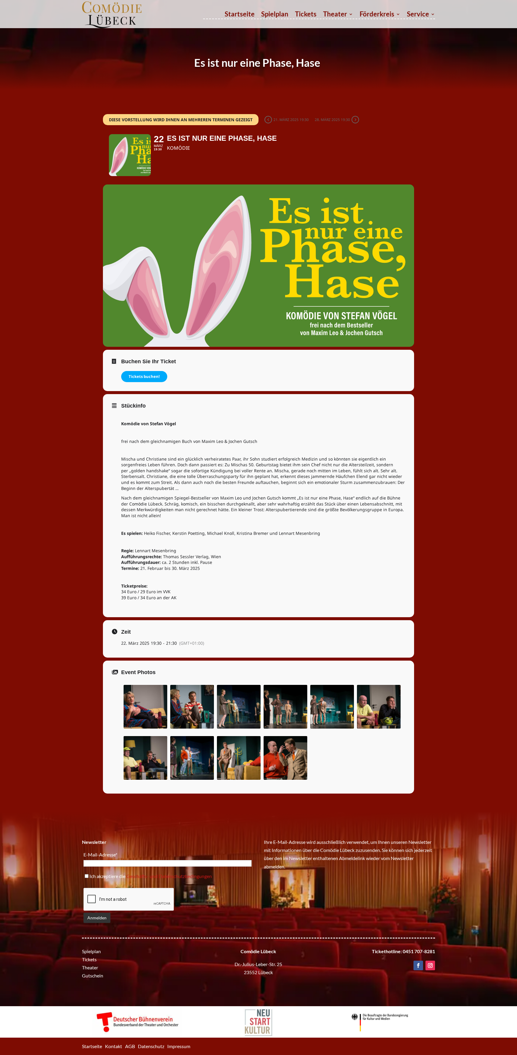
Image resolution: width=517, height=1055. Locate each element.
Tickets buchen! (144, 376)
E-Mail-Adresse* (100, 854)
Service (418, 15)
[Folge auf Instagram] (430, 965)
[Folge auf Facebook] (418, 965)
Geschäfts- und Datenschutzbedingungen (169, 876)
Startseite (240, 15)
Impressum (178, 1046)
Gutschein (92, 975)
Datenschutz (151, 1046)
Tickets (306, 15)
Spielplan (274, 15)
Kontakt (113, 1046)
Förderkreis (377, 15)
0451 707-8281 (419, 951)
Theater (335, 15)
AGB (130, 1046)
